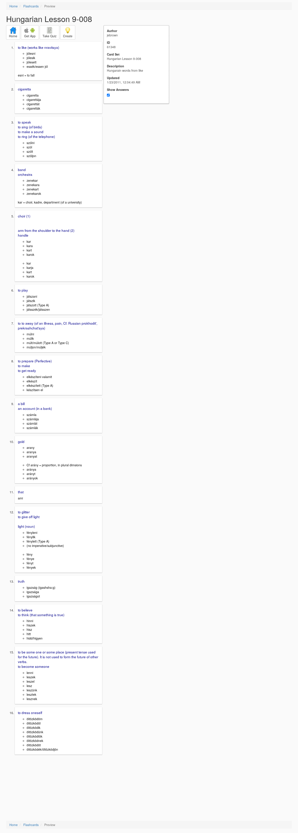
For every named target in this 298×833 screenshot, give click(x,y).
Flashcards (31, 6)
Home (13, 6)
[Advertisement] (138, 146)
